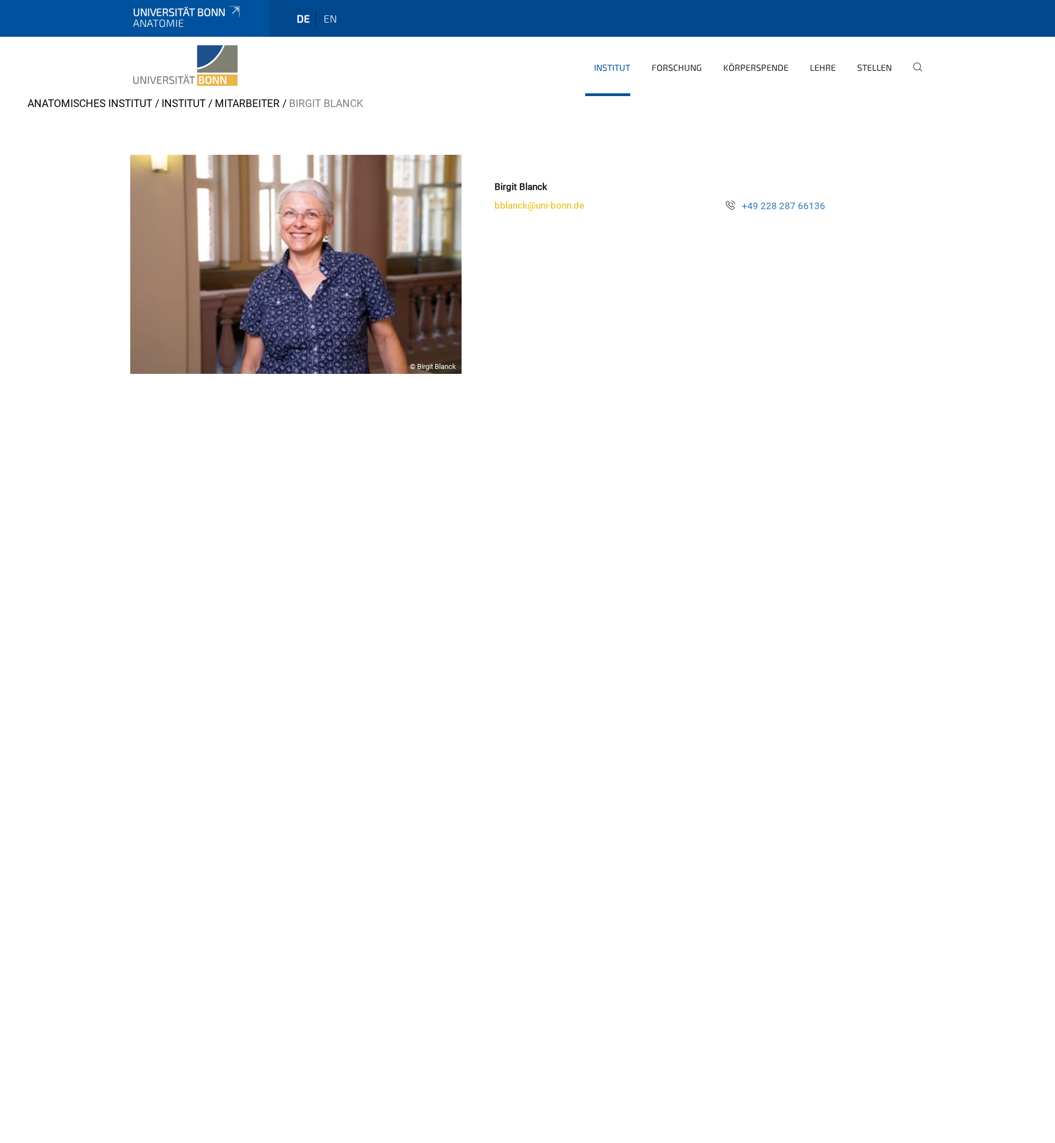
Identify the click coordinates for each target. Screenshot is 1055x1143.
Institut (612, 67)
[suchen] (913, 74)
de (303, 18)
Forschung (677, 67)
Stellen (874, 67)
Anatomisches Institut (89, 103)
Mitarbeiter (247, 103)
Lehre (823, 67)
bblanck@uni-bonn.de (539, 205)
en (330, 18)
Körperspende (756, 67)
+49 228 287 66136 (783, 205)
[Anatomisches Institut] (185, 66)
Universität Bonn (179, 11)
